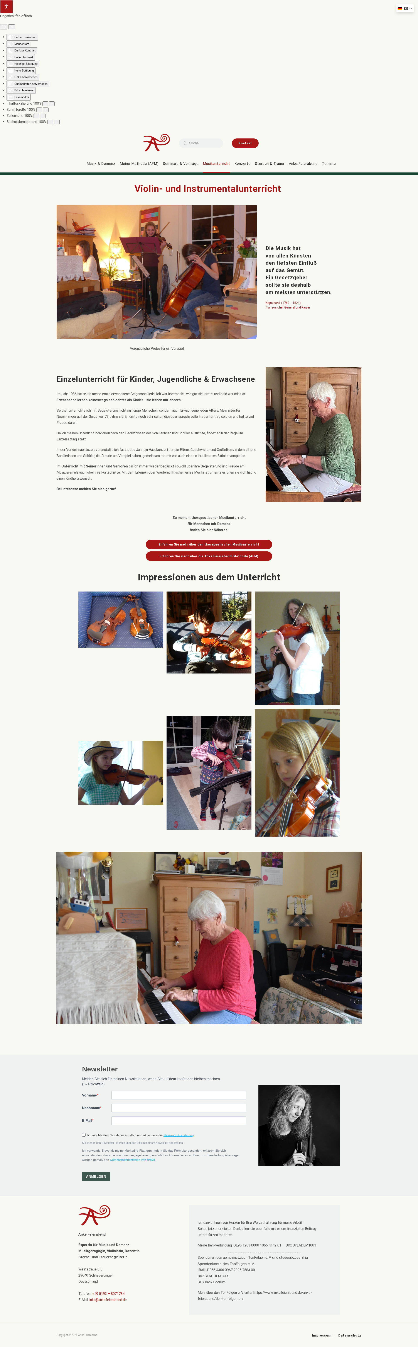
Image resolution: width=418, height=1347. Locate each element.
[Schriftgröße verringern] (39, 109)
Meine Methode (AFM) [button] (139, 164)
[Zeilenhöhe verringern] (36, 116)
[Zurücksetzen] (3, 26)
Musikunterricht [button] (216, 164)
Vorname (89, 1095)
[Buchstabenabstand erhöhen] (57, 122)
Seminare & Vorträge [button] (181, 164)
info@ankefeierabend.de (108, 1300)
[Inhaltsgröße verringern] (45, 103)
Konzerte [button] (242, 164)
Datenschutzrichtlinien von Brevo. (133, 1159)
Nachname (91, 1108)
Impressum (322, 1335)
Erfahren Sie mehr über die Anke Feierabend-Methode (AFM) (209, 556)
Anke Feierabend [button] (303, 164)
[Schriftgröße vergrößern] (46, 109)
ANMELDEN (96, 1176)
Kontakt (245, 143)
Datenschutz (349, 1335)
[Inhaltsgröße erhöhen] (52, 103)
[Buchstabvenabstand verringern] (50, 122)
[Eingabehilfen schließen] (11, 26)
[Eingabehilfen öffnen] (6, 6)
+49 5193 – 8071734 (108, 1294)
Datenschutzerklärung (178, 1135)
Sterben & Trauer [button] (270, 164)
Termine (329, 164)
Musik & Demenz (101, 164)
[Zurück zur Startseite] (159, 143)
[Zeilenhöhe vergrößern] (43, 116)
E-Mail (87, 1120)
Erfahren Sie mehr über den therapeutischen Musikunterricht (209, 544)
